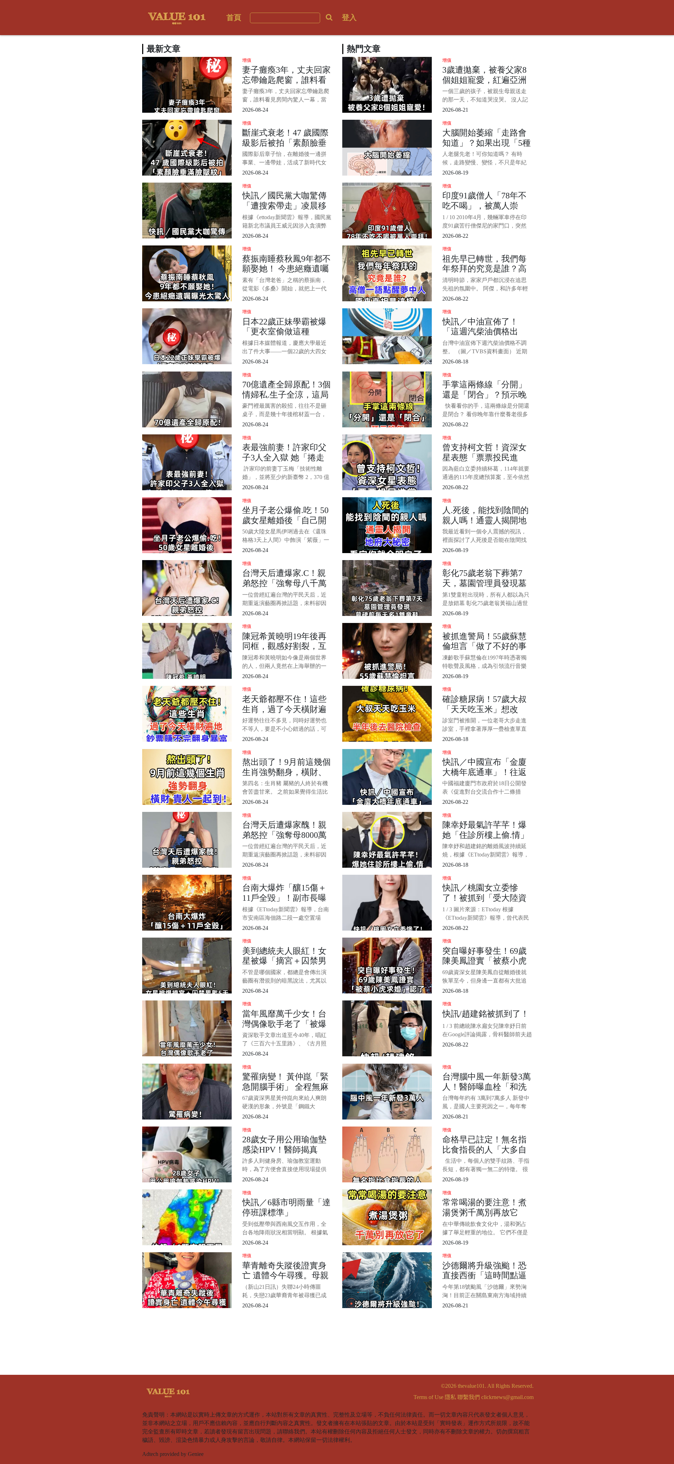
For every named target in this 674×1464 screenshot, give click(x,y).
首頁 (233, 17)
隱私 (450, 1397)
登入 (349, 17)
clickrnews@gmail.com (507, 1397)
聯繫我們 (468, 1397)
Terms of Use (428, 1397)
